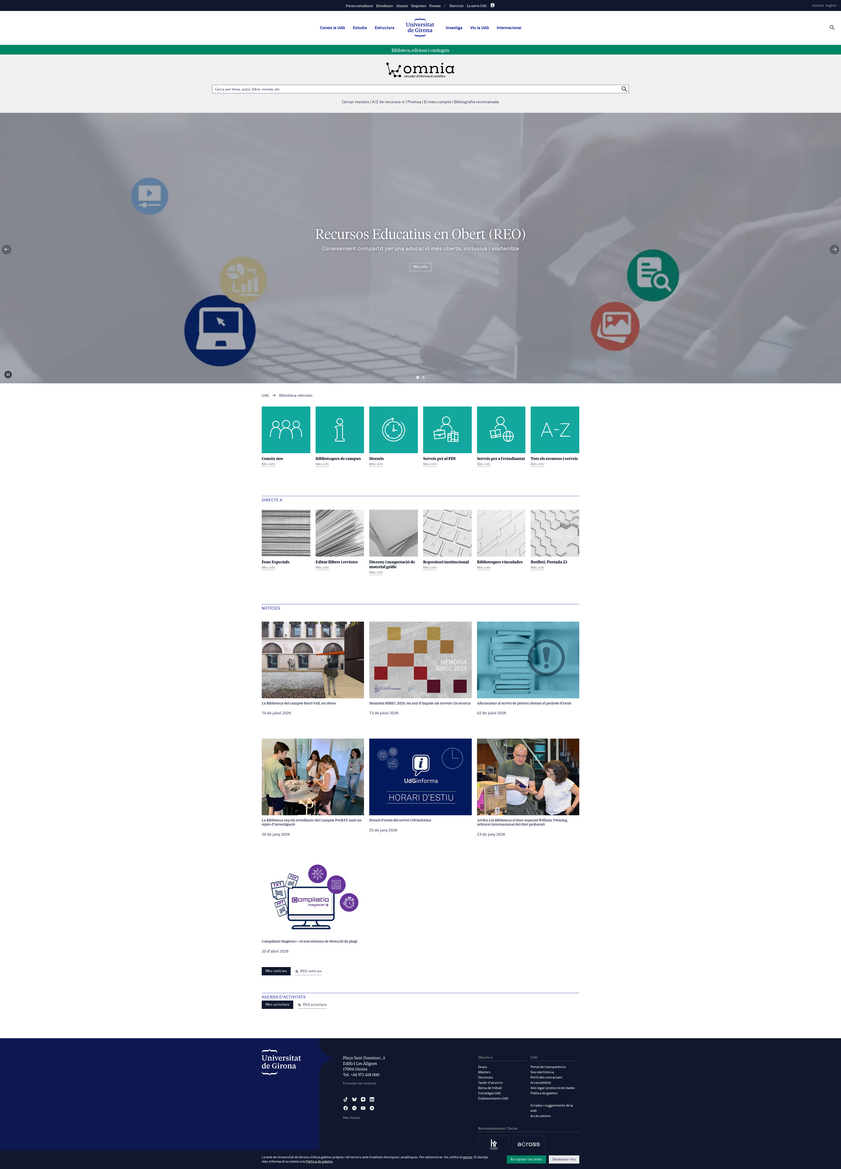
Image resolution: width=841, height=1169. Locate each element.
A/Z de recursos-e (388, 102)
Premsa (435, 5)
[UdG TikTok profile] (345, 1099)
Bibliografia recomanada (476, 102)
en (831, 5)
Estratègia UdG (489, 1093)
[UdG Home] (420, 28)
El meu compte (437, 102)
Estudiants (384, 5)
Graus (482, 1067)
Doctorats (485, 1077)
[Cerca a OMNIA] (624, 89)
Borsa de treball (490, 1088)
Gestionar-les (564, 1159)
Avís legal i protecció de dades (552, 1088)
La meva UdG (477, 5)
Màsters (484, 1072)
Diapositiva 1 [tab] (417, 377)
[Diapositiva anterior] (6, 249)
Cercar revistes (355, 102)
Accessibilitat (540, 1082)
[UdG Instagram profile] (363, 1099)
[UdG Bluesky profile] (354, 1099)
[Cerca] (832, 27)
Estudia (360, 28)
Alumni (402, 5)
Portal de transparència (548, 1067)
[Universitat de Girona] (281, 1063)
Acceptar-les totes (526, 1159)
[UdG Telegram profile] (372, 1108)
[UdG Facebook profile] (345, 1108)
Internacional (509, 28)
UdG (265, 396)
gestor (467, 1157)
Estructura (384, 28)
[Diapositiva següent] (834, 249)
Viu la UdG (479, 28)
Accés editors (540, 1116)
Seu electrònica (542, 1072)
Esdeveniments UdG (493, 1098)
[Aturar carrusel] (8, 374)
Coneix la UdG (332, 28)
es (818, 5)
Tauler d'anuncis (490, 1082)
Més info (420, 267)
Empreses (418, 5)
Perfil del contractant (546, 1077)
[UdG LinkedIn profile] (372, 1099)
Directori (456, 5)
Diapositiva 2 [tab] (423, 377)
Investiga (454, 28)
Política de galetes (544, 1093)
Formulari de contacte (359, 1083)
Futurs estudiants (359, 5)
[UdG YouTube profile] (363, 1108)
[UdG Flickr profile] (354, 1108)
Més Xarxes (351, 1117)
